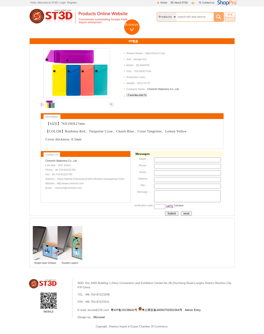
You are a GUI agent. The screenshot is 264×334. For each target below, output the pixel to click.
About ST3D (181, 2)
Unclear (179, 205)
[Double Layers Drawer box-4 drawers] (82, 259)
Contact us (208, 2)
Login (63, 2)
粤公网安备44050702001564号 (162, 310)
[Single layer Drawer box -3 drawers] (57, 259)
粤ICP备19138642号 (124, 310)
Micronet (99, 317)
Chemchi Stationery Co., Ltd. (163, 89)
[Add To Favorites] (193, 2)
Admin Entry (193, 310)
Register (72, 2)
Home (163, 2)
